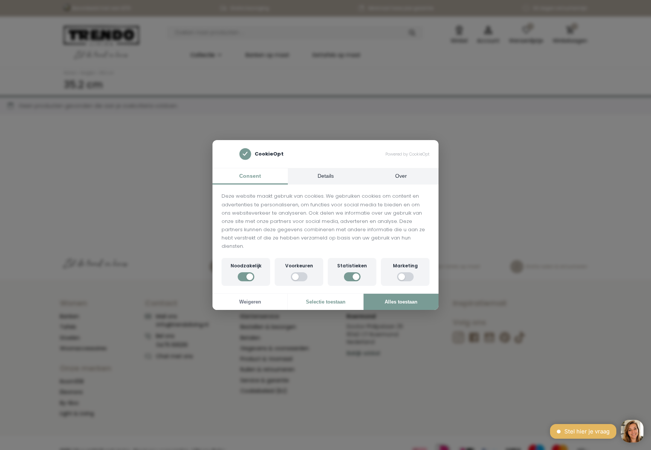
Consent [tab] (250, 176)
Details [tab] (326, 176)
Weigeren (250, 302)
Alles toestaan (401, 302)
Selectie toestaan (325, 302)
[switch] (246, 276)
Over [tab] (401, 176)
